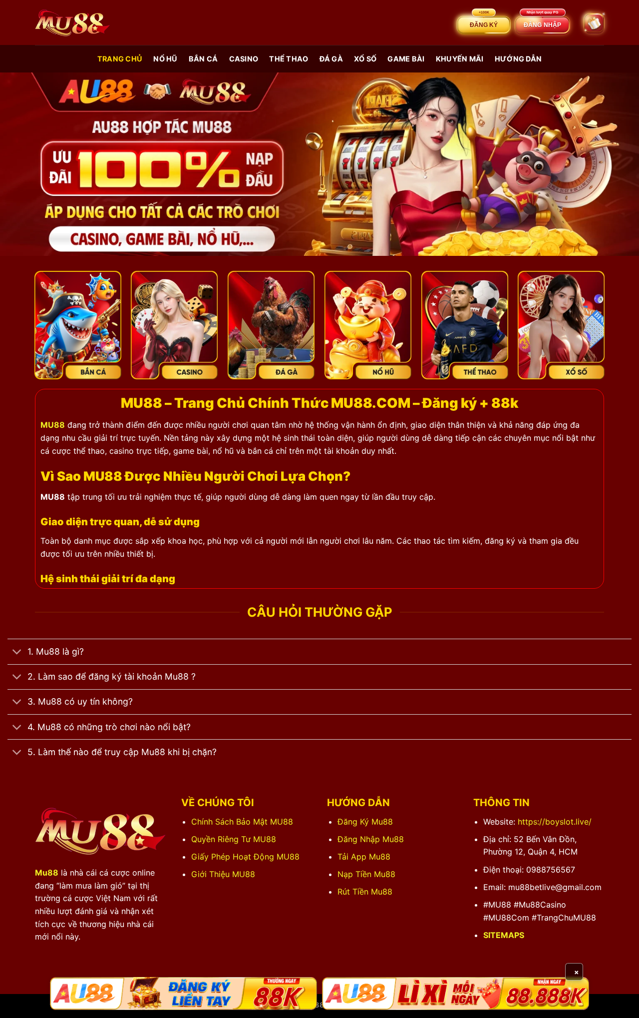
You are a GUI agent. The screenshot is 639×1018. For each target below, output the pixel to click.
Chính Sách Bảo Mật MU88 (242, 822)
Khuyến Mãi (460, 58)
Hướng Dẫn (518, 58)
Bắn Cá (203, 58)
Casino (244, 58)
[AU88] (183, 993)
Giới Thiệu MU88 (223, 874)
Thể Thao (288, 58)
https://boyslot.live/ (555, 822)
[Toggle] (17, 653)
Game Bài (405, 58)
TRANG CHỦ (120, 58)
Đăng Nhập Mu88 (370, 839)
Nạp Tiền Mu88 (366, 874)
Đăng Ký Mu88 (365, 822)
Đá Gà (331, 58)
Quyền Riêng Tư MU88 (233, 839)
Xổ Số (365, 58)
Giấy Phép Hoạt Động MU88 (245, 857)
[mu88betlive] (72, 22)
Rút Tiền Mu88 (364, 892)
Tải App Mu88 (363, 857)
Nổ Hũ (165, 58)
